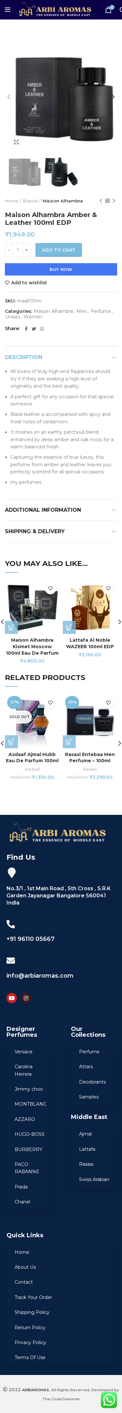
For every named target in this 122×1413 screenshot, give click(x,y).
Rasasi (90, 769)
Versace (24, 1052)
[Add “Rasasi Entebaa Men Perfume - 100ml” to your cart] (69, 741)
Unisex (12, 317)
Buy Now (60, 269)
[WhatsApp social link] (42, 329)
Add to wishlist (29, 282)
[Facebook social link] (26, 329)
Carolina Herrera (24, 1070)
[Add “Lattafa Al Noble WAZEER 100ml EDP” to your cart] (69, 627)
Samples (89, 1097)
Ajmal (85, 1134)
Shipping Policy (32, 1312)
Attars (86, 1067)
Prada (21, 1187)
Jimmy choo (29, 1089)
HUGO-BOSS (30, 1134)
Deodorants (92, 1082)
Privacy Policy (30, 1342)
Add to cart (58, 249)
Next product (114, 201)
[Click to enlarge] (16, 141)
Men (81, 311)
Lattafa (87, 1149)
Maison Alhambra (63, 200)
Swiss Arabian (94, 1179)
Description (23, 357)
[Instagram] (26, 998)
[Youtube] (12, 998)
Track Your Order (33, 1297)
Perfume (100, 311)
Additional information (43, 510)
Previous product (101, 201)
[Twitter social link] (34, 329)
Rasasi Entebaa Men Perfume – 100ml (90, 757)
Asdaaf (32, 769)
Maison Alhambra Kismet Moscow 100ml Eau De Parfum (32, 646)
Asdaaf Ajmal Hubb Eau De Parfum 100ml (32, 757)
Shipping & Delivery (35, 531)
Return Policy (30, 1327)
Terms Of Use (30, 1357)
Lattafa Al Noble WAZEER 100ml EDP (90, 643)
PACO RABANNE (27, 1168)
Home (11, 200)
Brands (30, 200)
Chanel (22, 1202)
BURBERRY (28, 1149)
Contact (24, 1282)
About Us (25, 1267)
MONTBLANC (31, 1104)
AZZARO (25, 1119)
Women (33, 317)
